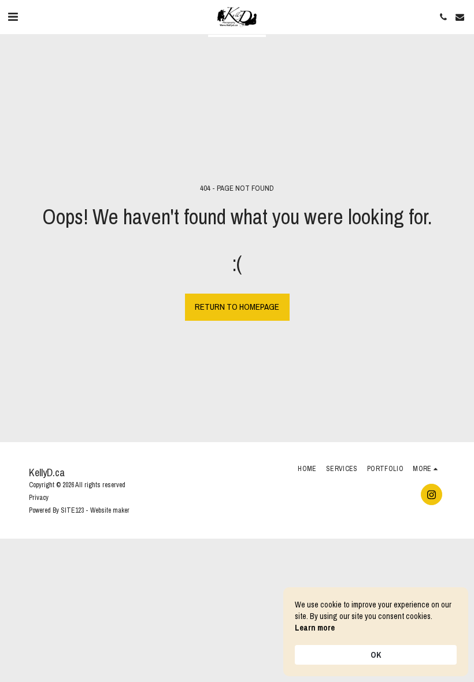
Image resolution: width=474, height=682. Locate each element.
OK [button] (376, 655)
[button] (13, 16)
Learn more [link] (315, 627)
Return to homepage (237, 307)
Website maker (109, 510)
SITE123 (72, 510)
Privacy (39, 497)
